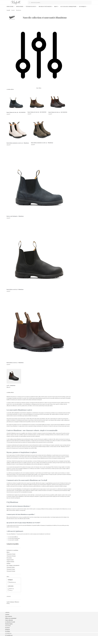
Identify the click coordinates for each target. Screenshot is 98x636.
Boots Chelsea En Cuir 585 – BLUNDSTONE (37, 112)
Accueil (8, 10)
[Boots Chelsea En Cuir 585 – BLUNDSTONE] (37, 100)
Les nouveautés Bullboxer (13, 536)
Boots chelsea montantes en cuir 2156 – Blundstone (18, 143)
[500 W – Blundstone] (14, 376)
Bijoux (8, 552)
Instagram (7, 629)
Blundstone (11, 582)
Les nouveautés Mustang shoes (14, 538)
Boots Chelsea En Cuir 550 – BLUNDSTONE (57, 112)
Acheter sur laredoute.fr (16, 117)
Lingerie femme (10, 559)
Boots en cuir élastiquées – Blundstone (15, 216)
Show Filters (38, 88)
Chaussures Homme (11, 556)
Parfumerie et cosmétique (12, 550)
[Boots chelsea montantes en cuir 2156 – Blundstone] (18, 130)
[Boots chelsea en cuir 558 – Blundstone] (39, 255)
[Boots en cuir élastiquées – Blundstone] (39, 181)
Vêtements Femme (11, 569)
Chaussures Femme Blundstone (25, 464)
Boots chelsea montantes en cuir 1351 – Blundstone (42, 142)
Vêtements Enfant (11, 567)
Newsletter (7, 631)
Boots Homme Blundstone (60, 424)
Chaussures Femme (11, 554)
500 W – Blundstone (11, 385)
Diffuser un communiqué (10, 618)
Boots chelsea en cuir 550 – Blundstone (15, 362)
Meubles (8, 563)
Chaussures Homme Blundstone (39, 458)
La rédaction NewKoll (10, 622)
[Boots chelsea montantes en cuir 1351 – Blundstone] (42, 130)
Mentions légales (9, 624)
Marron (10, 588)
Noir (10, 590)
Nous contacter (8, 616)
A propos (7, 614)
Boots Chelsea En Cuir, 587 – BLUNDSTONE (16, 112)
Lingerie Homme (10, 561)
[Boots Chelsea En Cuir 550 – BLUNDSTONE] (57, 100)
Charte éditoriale (9, 620)
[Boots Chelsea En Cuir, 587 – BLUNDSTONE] (16, 100)
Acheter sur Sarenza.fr (14, 390)
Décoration (9, 558)
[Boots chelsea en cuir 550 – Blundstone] (39, 328)
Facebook (7, 627)
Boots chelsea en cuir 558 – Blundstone (15, 289)
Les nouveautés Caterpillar (13, 539)
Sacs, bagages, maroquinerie (13, 565)
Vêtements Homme (11, 571)
